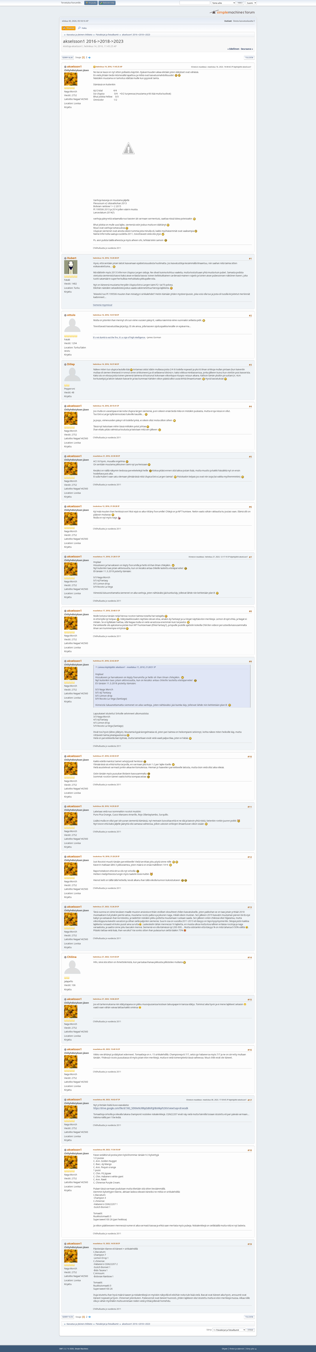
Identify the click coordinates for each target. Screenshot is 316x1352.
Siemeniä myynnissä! (102, 305)
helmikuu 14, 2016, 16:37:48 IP (106, 364)
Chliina (72, 957)
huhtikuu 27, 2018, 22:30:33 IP (106, 756)
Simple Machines (81, 1349)
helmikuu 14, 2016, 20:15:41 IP (106, 406)
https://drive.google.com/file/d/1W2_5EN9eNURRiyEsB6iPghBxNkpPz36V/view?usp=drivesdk (140, 1108)
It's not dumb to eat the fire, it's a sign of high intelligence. (119, 337)
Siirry (209, 1329)
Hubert (71, 258)
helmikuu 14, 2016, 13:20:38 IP (106, 258)
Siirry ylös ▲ (251, 1348)
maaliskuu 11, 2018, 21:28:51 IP (106, 556)
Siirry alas (67, 57)
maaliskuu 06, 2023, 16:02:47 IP (106, 1099)
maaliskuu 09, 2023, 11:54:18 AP (106, 1149)
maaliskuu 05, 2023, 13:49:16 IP (106, 1049)
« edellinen (233, 48)
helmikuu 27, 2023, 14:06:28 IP (106, 999)
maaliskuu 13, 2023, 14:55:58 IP (106, 1243)
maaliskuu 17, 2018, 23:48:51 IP (106, 610)
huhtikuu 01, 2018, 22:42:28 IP (106, 661)
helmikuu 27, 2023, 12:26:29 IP (106, 906)
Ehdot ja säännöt (237, 1348)
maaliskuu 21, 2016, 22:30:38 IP (106, 456)
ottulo (71, 315)
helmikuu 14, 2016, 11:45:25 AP (109, 66)
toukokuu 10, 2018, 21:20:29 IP (106, 856)
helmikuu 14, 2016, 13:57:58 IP (106, 315)
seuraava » (247, 48)
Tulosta (249, 57)
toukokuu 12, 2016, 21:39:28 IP (106, 506)
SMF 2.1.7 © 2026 (66, 1349)
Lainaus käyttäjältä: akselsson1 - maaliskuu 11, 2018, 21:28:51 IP (127, 667)
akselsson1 (74, 66)
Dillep (71, 364)
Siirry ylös (67, 1317)
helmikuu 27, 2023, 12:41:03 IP (106, 957)
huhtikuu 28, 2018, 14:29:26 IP (106, 806)
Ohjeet (224, 1348)
